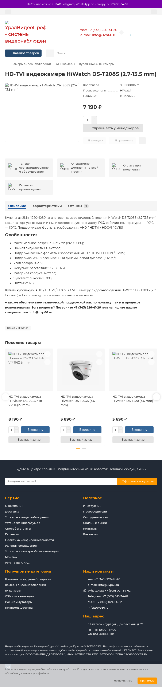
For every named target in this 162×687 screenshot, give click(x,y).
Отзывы (77, 206)
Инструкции (92, 505)
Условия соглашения (21, 545)
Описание (17, 206)
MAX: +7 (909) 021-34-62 (105, 602)
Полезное (92, 498)
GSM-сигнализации (19, 596)
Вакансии (90, 534)
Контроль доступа (19, 607)
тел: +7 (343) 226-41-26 (98, 30)
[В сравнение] (47, 362)
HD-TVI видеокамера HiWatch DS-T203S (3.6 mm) (78, 401)
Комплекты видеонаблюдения (28, 579)
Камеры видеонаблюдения (31, 64)
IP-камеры (13, 590)
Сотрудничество (95, 517)
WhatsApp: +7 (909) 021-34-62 (109, 590)
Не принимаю (123, 680)
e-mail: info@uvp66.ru (98, 35)
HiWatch (126, 90)
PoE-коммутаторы (18, 602)
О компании (14, 505)
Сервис (12, 498)
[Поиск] (152, 53)
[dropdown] (8, 11)
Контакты (90, 528)
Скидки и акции (95, 523)
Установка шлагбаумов (22, 523)
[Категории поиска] (50, 53)
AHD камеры (65, 64)
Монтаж (11, 557)
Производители (95, 511)
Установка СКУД (17, 562)
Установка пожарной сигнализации (32, 551)
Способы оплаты (18, 528)
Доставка (12, 511)
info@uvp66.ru (98, 607)
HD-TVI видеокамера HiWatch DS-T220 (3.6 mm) (132, 399)
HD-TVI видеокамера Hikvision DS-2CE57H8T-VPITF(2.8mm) (26, 401)
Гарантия (12, 534)
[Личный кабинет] (154, 11)
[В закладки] (47, 354)
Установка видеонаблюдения (27, 517)
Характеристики (47, 206)
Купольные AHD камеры (96, 64)
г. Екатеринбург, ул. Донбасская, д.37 (115, 624)
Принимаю (147, 680)
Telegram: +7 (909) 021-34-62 (108, 596)
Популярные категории (28, 571)
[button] (5, 396)
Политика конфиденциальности (29, 540)
